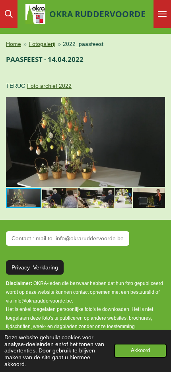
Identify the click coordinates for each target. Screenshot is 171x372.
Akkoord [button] (140, 350)
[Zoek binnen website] (8, 14)
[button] (158, 103)
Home (13, 44)
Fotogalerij (42, 44)
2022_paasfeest (83, 44)
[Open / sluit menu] (162, 14)
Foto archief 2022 (49, 86)
